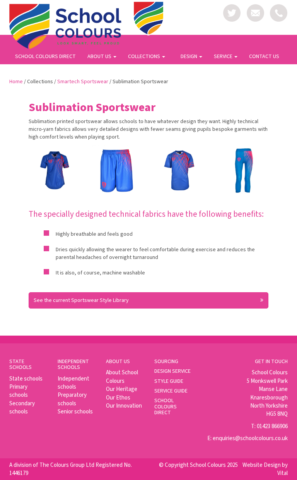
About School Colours (122, 377)
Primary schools (18, 391)
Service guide (171, 391)
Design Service (172, 371)
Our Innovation (124, 406)
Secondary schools (22, 407)
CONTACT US (264, 56)
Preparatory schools (72, 399)
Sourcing (166, 361)
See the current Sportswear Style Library (81, 300)
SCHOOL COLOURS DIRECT (45, 56)
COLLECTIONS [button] (144, 56)
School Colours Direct (165, 407)
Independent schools (73, 383)
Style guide (168, 381)
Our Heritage (121, 389)
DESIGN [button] (189, 56)
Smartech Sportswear (82, 82)
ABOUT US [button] (100, 56)
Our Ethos (118, 398)
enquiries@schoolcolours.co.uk (250, 438)
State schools (26, 379)
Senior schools (75, 412)
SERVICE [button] (224, 56)
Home (16, 82)
